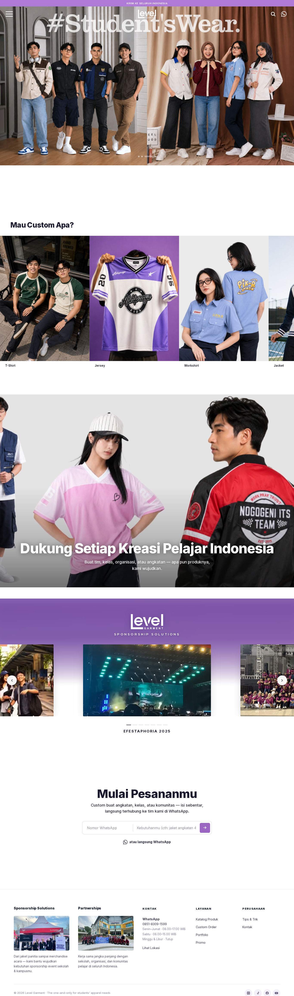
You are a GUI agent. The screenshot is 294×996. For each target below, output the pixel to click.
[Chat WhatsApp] (283, 14)
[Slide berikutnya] (270, 82)
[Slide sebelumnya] (23, 82)
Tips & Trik (250, 919)
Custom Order (206, 927)
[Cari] (273, 14)
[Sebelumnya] (12, 680)
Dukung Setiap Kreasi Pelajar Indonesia (147, 548)
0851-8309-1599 (154, 924)
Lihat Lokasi (151, 948)
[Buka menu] (9, 14)
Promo (201, 942)
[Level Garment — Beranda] (147, 14)
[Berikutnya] (282, 680)
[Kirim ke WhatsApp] (205, 828)
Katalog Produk (207, 919)
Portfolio (202, 935)
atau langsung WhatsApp (150, 842)
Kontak (247, 927)
